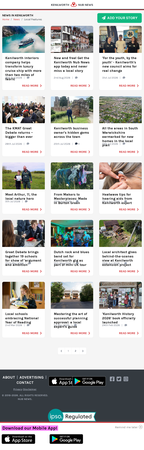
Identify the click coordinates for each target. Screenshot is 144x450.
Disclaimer (30, 389)
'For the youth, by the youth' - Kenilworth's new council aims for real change (119, 64)
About (9, 377)
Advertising (32, 377)
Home (5, 19)
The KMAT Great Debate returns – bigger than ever (19, 132)
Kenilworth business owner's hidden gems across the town (71, 132)
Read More (30, 85)
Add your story (121, 18)
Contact (25, 382)
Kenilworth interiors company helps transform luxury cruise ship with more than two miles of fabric (23, 68)
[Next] (82, 351)
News (16, 19)
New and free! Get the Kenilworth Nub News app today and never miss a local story (72, 64)
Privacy (17, 389)
